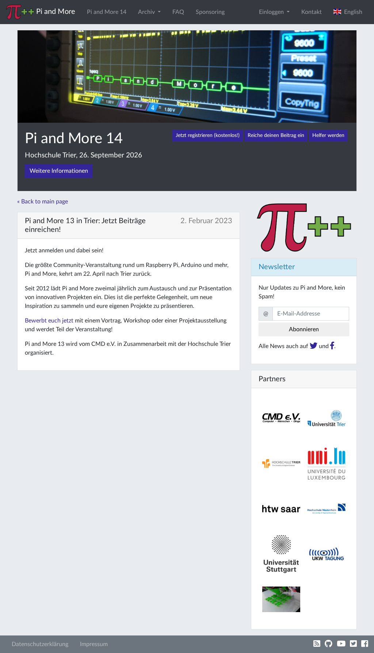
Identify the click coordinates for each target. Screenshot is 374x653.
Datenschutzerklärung (40, 644)
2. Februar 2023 (206, 221)
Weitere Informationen (59, 171)
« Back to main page (42, 202)
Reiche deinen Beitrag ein (276, 135)
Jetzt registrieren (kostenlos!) (208, 135)
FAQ (178, 12)
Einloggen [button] (272, 12)
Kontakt (311, 12)
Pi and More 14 (106, 12)
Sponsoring (210, 12)
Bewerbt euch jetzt (49, 321)
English (351, 12)
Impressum (94, 644)
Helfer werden (328, 135)
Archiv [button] (147, 12)
